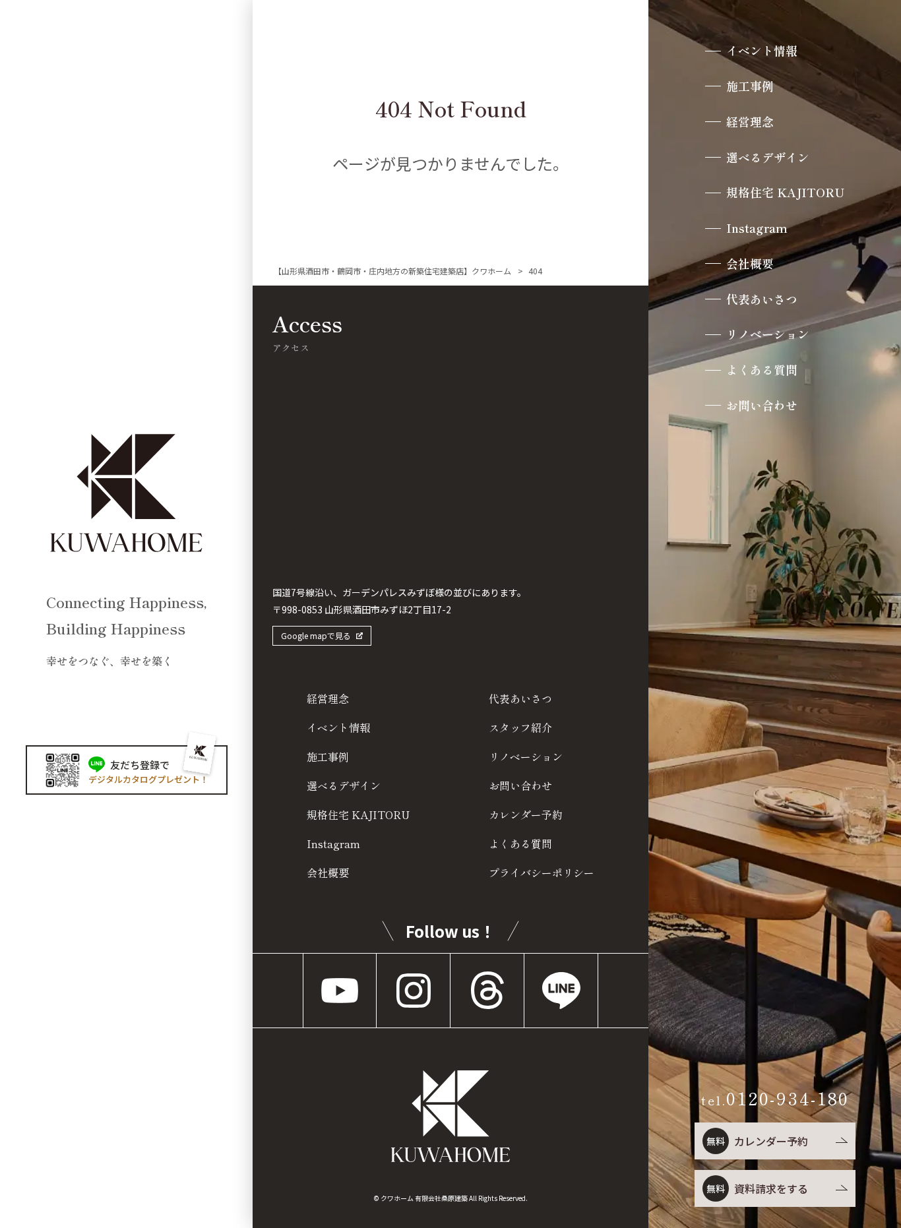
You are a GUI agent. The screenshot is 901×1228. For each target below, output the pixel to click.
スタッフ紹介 (520, 727)
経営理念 (750, 122)
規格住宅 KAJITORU (785, 193)
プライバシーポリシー (541, 872)
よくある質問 (761, 370)
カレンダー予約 (757, 1141)
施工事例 (750, 86)
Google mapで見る (316, 635)
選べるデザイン (767, 158)
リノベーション (767, 334)
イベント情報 (761, 51)
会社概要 (750, 264)
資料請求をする (757, 1188)
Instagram (757, 228)
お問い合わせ (761, 406)
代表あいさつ (761, 299)
